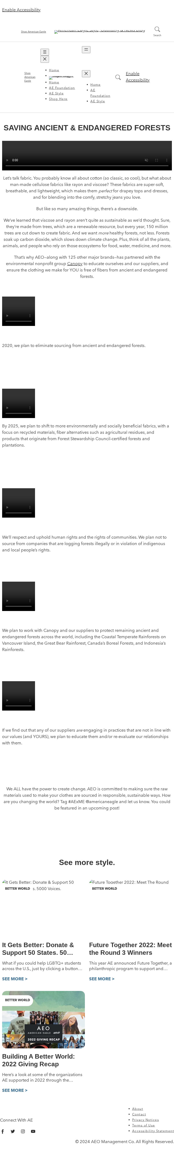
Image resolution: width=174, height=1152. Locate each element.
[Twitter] (12, 1131)
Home (54, 70)
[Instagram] (22, 1131)
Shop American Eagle (33, 32)
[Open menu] (45, 52)
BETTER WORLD (17, 889)
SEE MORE (13, 979)
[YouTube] (33, 1131)
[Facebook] (2, 1131)
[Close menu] (45, 59)
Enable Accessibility (21, 10)
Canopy (75, 264)
